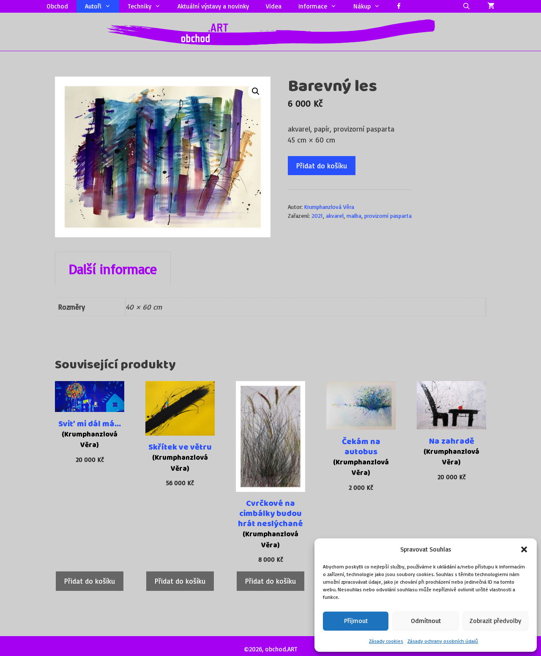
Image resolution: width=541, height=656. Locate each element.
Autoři (93, 6)
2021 (317, 215)
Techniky (139, 6)
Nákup (362, 6)
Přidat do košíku (321, 165)
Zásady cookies (386, 641)
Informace (312, 6)
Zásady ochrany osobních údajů (442, 641)
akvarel (335, 215)
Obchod (57, 6)
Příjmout (356, 621)
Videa (273, 6)
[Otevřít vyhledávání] (466, 6)
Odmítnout (426, 621)
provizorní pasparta (388, 215)
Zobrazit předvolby (495, 621)
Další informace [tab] (113, 269)
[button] (524, 549)
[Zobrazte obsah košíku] (491, 6)
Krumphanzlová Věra (329, 206)
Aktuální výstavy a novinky (213, 6)
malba (354, 215)
